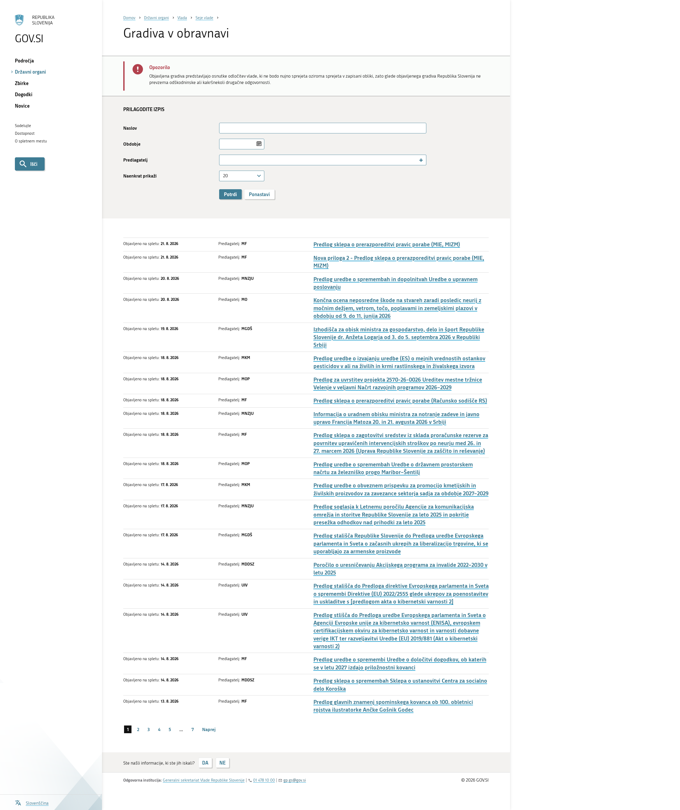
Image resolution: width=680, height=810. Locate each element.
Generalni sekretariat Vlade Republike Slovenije (204, 780)
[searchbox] (223, 159)
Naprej (209, 729)
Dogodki (23, 94)
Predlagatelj (135, 160)
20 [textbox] (225, 175)
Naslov (130, 128)
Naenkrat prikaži (140, 176)
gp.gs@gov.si (294, 780)
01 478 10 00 (264, 780)
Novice (22, 105)
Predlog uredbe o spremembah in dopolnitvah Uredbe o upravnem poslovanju (395, 283)
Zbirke (22, 83)
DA (205, 762)
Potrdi (230, 194)
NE (222, 762)
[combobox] (322, 160)
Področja (24, 60)
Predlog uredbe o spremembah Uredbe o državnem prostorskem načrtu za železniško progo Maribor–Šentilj (393, 468)
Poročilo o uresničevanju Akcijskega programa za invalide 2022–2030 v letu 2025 (400, 568)
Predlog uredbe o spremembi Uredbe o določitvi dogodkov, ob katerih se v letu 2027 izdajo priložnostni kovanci (399, 663)
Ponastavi (259, 194)
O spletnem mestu (31, 141)
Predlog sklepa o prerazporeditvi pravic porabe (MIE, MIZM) (386, 244)
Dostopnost (25, 133)
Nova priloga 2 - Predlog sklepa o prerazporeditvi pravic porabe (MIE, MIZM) (398, 261)
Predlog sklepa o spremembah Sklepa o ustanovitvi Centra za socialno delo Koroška (400, 684)
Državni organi (30, 71)
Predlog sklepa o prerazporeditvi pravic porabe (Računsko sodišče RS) (400, 400)
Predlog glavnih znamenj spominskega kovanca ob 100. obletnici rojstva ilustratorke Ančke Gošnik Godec (393, 706)
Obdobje (132, 144)
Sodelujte (23, 125)
